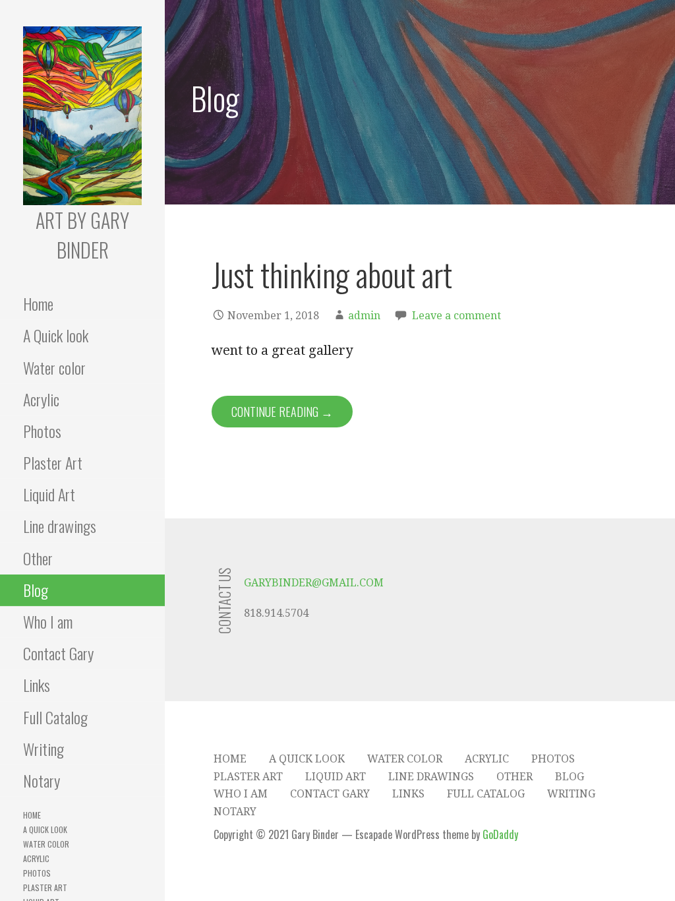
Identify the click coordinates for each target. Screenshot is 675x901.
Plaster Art (52, 462)
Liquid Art (49, 494)
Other (38, 558)
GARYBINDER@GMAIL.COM (314, 582)
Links (36, 685)
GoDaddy (500, 834)
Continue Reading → (282, 411)
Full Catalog (55, 717)
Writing (43, 749)
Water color (54, 367)
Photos (42, 431)
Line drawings (59, 526)
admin (364, 315)
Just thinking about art (332, 274)
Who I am (48, 621)
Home (38, 303)
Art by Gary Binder (82, 234)
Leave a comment (456, 315)
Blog (35, 590)
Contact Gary (58, 653)
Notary (41, 780)
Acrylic (41, 399)
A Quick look (55, 335)
